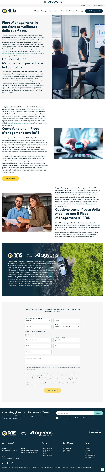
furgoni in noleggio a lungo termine (29, 262)
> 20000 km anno (47, 450)
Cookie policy (65, 467)
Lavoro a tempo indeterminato (35, 331)
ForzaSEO (77, 467)
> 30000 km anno (47, 452)
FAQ (89, 5)
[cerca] (82, 11)
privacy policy (89, 418)
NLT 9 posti (66, 452)
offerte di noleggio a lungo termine (18, 123)
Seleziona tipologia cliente (34, 318)
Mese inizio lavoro (60, 337)
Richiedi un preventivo (94, 11)
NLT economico (67, 448)
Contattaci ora (10, 178)
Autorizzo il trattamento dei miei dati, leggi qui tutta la (75, 418)
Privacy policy (58, 467)
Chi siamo (82, 5)
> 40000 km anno (47, 454)
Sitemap (87, 452)
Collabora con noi (90, 454)
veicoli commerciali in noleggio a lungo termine (80, 204)
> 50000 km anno (47, 455)
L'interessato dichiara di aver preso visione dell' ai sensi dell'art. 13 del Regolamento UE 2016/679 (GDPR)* (53, 368)
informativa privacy (55, 367)
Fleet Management (90, 455)
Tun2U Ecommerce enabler (86, 467)
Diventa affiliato (89, 457)
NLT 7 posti (66, 450)
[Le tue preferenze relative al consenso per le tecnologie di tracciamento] (102, 469)
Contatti (87, 450)
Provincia (57, 324)
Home (3, 18)
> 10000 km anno (47, 448)
